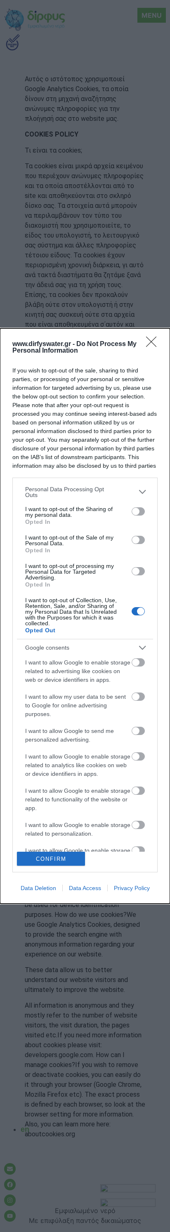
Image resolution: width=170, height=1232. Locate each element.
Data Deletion (38, 888)
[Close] (154, 344)
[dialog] (85, 616)
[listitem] (85, 492)
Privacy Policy (132, 888)
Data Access (85, 888)
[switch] (138, 511)
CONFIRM (51, 859)
